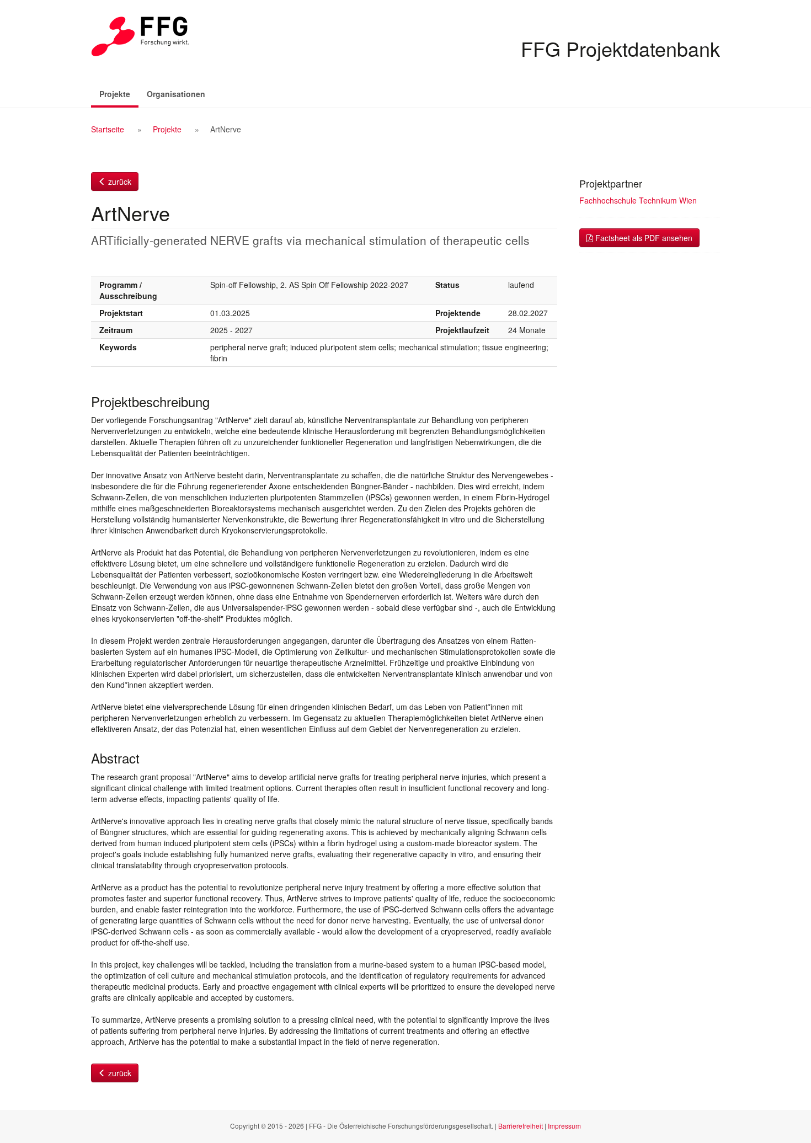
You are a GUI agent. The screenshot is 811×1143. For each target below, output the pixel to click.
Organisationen (176, 93)
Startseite (107, 129)
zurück (118, 181)
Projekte (118, 93)
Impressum (564, 1125)
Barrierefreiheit (520, 1125)
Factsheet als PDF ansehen (642, 237)
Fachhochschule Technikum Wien (638, 200)
